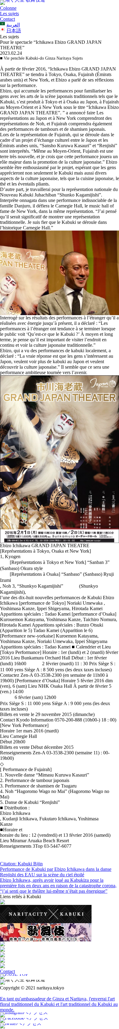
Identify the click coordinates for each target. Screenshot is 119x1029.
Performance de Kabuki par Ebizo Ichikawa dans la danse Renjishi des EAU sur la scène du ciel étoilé (55, 872)
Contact (7, 19)
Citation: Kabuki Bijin (21, 863)
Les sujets (9, 13)
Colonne (8, 8)
